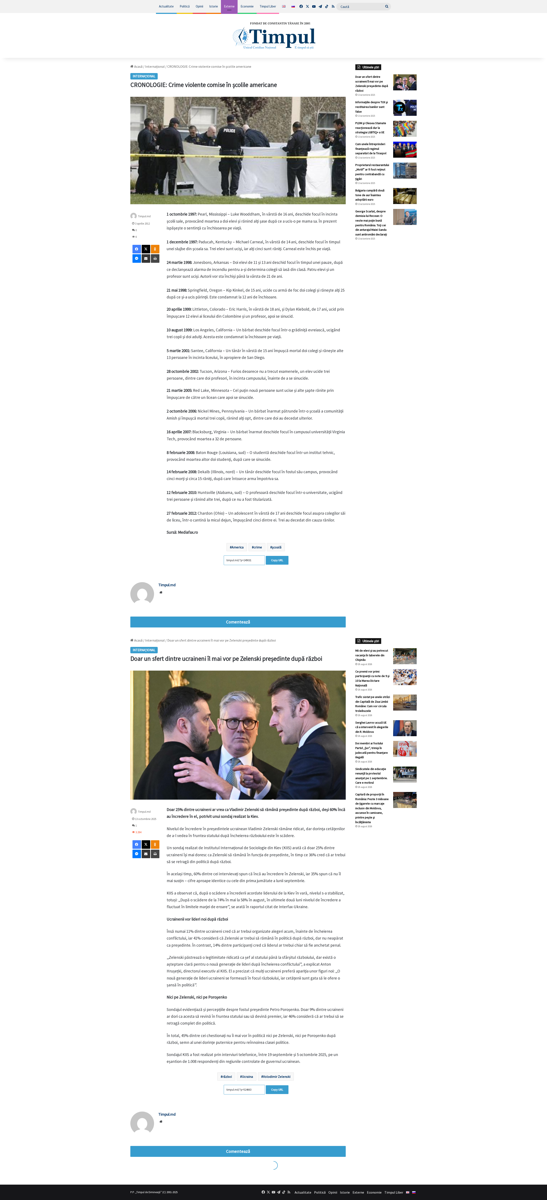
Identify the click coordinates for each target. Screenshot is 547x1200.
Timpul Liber (268, 6)
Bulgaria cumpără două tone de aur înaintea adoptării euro (369, 194)
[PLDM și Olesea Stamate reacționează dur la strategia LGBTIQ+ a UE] (405, 129)
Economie (247, 6)
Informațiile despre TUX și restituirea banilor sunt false (371, 106)
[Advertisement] (386, 315)
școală (276, 547)
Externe (229, 6)
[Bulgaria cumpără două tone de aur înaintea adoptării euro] (405, 196)
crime (258, 547)
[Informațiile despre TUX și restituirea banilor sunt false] (405, 108)
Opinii (199, 6)
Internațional (155, 66)
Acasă (138, 66)
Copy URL (277, 560)
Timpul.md (144, 216)
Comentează (238, 622)
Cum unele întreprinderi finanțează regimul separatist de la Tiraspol (370, 148)
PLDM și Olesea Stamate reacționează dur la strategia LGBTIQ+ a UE (370, 127)
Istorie (213, 6)
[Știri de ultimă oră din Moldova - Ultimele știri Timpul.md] (274, 35)
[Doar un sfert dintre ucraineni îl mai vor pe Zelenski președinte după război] (405, 82)
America (238, 547)
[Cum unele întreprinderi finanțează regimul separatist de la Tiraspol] (405, 150)
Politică (185, 6)
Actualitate (166, 6)
